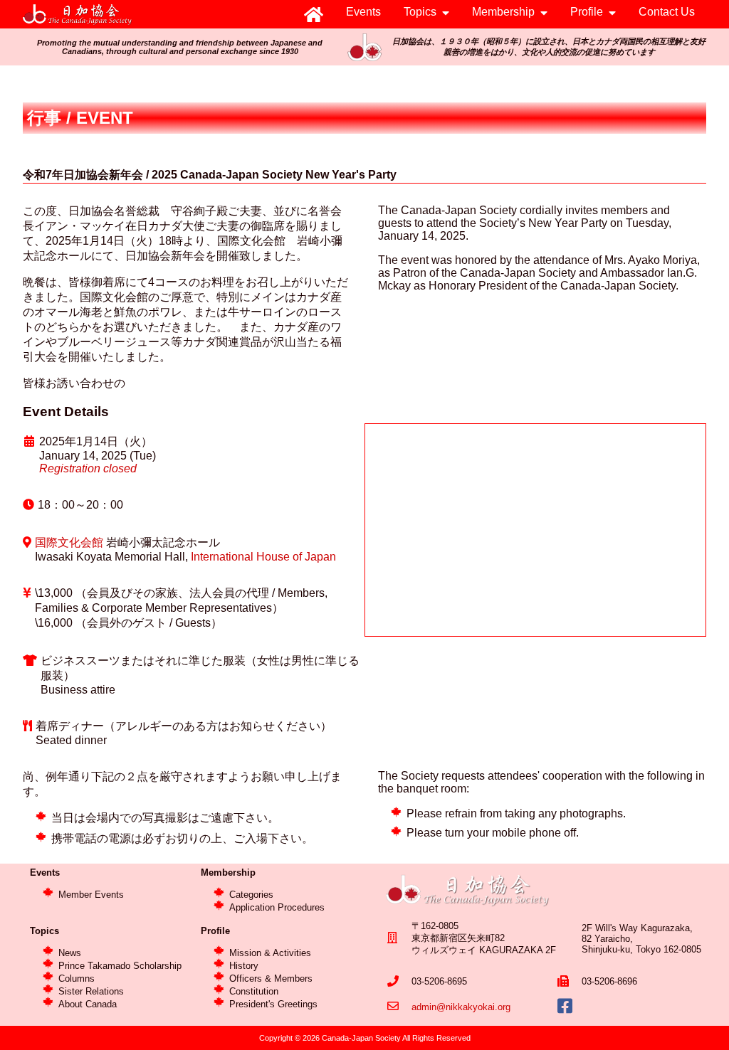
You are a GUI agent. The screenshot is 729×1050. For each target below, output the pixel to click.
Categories (251, 894)
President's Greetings (273, 1004)
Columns (76, 978)
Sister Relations (91, 991)
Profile (586, 12)
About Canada (87, 1004)
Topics (420, 12)
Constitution (253, 991)
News (69, 953)
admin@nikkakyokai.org (460, 1007)
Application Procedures (277, 907)
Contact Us (667, 12)
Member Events (91, 894)
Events (363, 12)
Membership (503, 12)
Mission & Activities (270, 953)
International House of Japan (263, 557)
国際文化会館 (69, 542)
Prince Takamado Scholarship (120, 965)
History (243, 965)
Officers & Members (271, 978)
